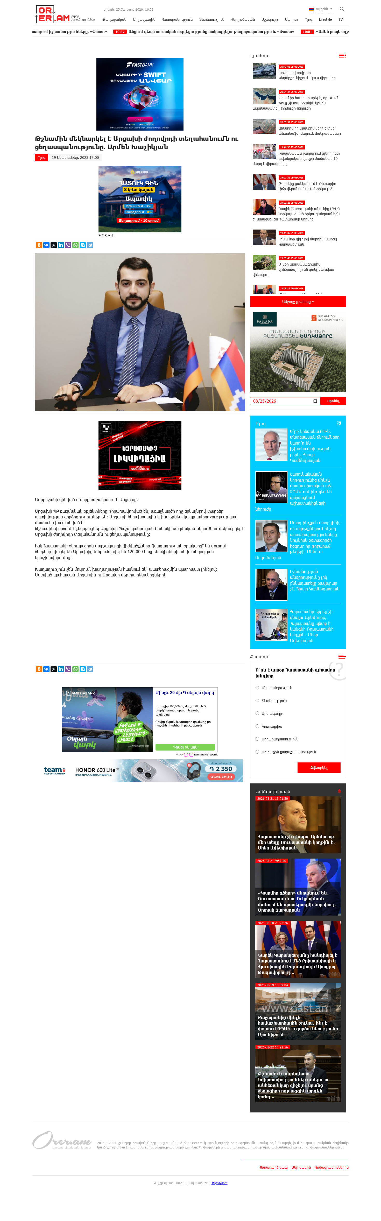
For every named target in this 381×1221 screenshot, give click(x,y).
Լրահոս (259, 55)
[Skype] (83, 245)
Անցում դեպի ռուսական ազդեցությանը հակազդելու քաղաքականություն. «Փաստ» (147, 31)
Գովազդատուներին (332, 1167)
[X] (54, 245)
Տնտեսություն (211, 19)
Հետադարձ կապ (273, 1167)
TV (340, 19)
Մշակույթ (270, 19)
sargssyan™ (219, 1183)
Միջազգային (144, 19)
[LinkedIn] (61, 245)
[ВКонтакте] (46, 245)
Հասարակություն (177, 19)
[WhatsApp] (75, 245)
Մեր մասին (301, 1167)
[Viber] (68, 245)
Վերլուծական (243, 19)
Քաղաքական (114, 19)
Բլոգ (308, 19)
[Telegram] (90, 245)
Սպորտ (291, 19)
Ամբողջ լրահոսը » (298, 301)
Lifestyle (325, 19)
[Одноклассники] (39, 245)
